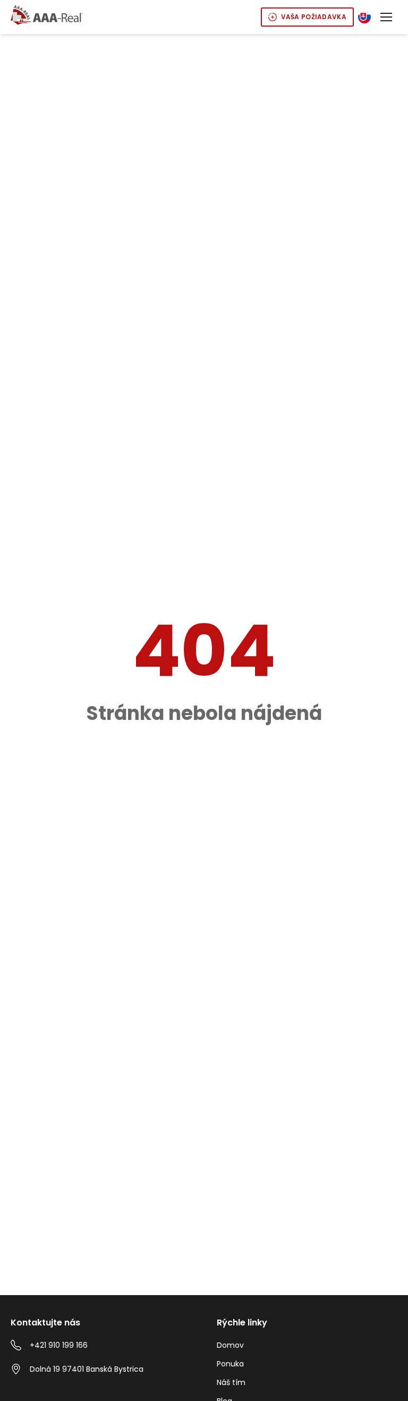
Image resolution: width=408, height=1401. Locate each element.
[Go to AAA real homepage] (47, 16)
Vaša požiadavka (314, 16)
